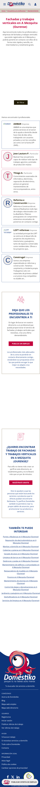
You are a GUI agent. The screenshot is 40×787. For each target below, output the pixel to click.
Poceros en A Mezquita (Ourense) (20, 577)
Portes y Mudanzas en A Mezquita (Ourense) (21, 537)
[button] (5, 4)
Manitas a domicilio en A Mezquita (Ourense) (21, 546)
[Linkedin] (18, 777)
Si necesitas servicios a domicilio (15, 740)
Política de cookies (9, 764)
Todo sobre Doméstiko (11, 744)
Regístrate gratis (20, 482)
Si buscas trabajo (8, 737)
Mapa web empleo (9, 704)
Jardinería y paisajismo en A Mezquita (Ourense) (21, 593)
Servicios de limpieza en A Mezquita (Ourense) (20, 600)
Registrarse (6, 717)
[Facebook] (8, 777)
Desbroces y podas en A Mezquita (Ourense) (21, 561)
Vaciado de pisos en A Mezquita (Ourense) (21, 554)
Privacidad (6, 757)
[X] (12, 777)
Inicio (3, 11)
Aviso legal (6, 760)
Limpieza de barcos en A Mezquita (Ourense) (21, 557)
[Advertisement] (20, 73)
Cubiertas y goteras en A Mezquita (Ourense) (21, 550)
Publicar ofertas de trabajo (12, 724)
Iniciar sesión (7, 720)
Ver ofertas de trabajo (10, 728)
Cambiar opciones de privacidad (15, 768)
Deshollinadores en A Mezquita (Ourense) (21, 597)
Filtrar (21, 102)
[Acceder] (35, 4)
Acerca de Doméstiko (10, 697)
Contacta (5, 748)
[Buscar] (29, 4)
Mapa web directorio (10, 708)
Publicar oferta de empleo (24, 782)
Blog (3, 700)
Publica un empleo (21, 344)
